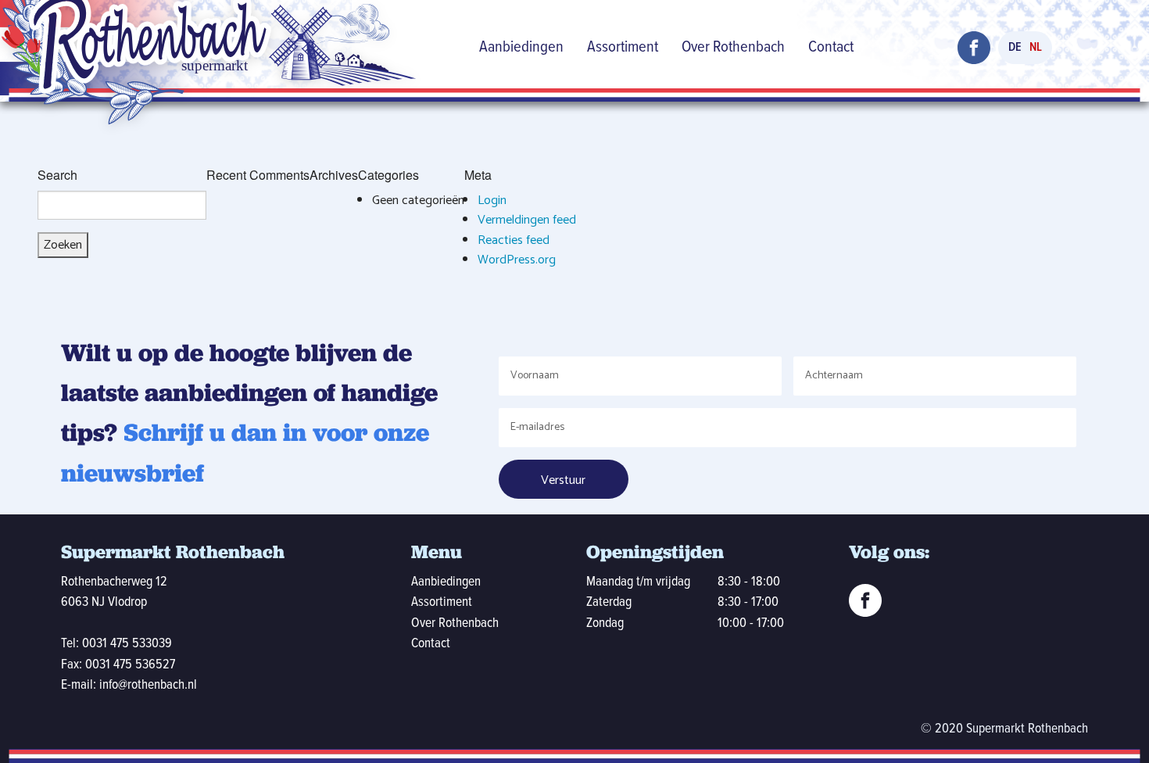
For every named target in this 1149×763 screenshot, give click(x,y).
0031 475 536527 (130, 665)
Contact (831, 47)
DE (1015, 47)
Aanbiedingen (521, 47)
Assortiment (622, 47)
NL (1035, 47)
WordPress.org (517, 259)
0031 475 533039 (127, 644)
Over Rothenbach (733, 47)
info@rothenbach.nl (148, 685)
